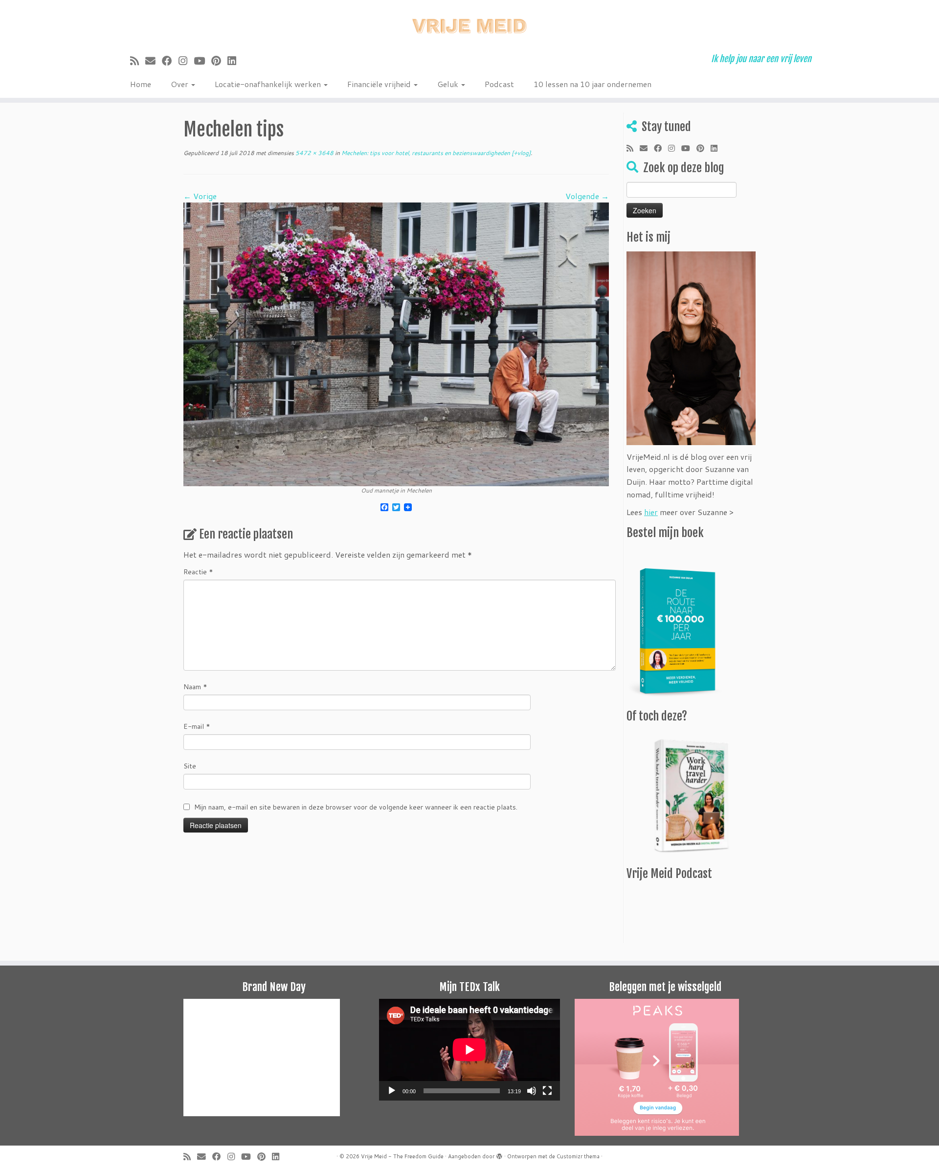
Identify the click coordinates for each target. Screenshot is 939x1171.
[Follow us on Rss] (137, 60)
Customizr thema (578, 1156)
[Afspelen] (392, 1091)
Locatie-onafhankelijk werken (269, 84)
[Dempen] (532, 1091)
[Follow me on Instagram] (186, 60)
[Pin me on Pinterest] (219, 60)
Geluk (448, 84)
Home (140, 84)
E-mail (196, 726)
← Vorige (200, 196)
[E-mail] (153, 60)
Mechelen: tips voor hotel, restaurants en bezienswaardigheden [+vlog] (435, 153)
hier (651, 512)
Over (180, 84)
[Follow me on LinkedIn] (235, 60)
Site (189, 766)
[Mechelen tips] (396, 343)
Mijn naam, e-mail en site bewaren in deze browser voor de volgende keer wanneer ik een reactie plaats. (355, 807)
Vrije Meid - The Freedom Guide (402, 1156)
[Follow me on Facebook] (170, 60)
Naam (195, 687)
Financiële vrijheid (380, 84)
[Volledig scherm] (547, 1091)
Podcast (499, 84)
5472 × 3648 (314, 153)
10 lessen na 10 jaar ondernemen (592, 84)
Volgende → (587, 196)
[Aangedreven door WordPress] (499, 1154)
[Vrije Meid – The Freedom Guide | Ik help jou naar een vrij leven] (469, 23)
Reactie (198, 572)
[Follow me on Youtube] (202, 60)
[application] (469, 1050)
